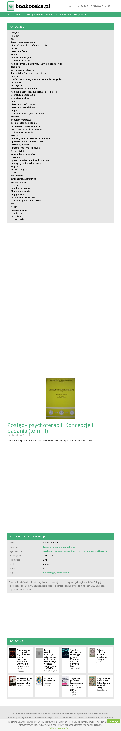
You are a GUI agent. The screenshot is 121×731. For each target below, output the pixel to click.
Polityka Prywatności (59, 728)
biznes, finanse (18, 181)
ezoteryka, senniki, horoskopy (26, 129)
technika (15, 66)
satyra (14, 166)
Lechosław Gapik (19, 435)
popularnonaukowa (21, 119)
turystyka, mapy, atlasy (23, 42)
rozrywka (16, 157)
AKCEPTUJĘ (113, 721)
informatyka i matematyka (25, 147)
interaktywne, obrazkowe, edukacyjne (30, 138)
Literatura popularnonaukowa (26, 200)
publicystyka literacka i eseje (26, 163)
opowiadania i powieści (23, 154)
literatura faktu (19, 51)
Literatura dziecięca (21, 60)
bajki (13, 172)
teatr (13, 203)
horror (14, 48)
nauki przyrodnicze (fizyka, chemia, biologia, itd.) (36, 63)
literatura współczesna (23, 104)
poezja (14, 76)
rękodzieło (16, 213)
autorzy (82, 5)
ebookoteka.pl (32, 713)
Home (10, 14)
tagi (69, 5)
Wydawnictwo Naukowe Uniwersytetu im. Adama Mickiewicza (75, 551)
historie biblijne (19, 209)
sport (14, 38)
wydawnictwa (101, 5)
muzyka (15, 185)
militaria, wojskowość (22, 132)
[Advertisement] (60, 280)
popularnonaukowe (21, 188)
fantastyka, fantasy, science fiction (29, 73)
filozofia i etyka (19, 169)
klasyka (15, 32)
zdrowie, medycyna (21, 57)
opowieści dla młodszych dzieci (27, 141)
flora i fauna (17, 150)
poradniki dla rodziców (23, 197)
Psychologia (49, 572)
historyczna (17, 85)
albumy (15, 54)
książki (19, 14)
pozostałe (16, 216)
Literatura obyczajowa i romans (27, 113)
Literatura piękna (20, 98)
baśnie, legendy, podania (24, 122)
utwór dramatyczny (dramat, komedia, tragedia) (36, 79)
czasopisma (17, 175)
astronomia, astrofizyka (23, 178)
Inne (13, 101)
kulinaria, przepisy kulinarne (25, 126)
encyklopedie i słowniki (22, 70)
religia (14, 110)
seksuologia (63, 572)
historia (15, 116)
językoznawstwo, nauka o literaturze (30, 160)
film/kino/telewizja (20, 191)
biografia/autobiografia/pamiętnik (29, 45)
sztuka (14, 135)
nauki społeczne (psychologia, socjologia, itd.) (34, 91)
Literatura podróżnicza (23, 94)
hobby (14, 206)
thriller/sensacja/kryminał (24, 88)
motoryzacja (17, 219)
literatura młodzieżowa (23, 107)
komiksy (15, 35)
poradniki (16, 82)
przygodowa (17, 194)
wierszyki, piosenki (20, 144)
